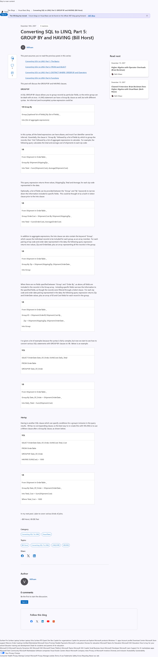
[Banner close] (147, 15)
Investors (107, 650)
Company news (83, 650)
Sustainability (140, 650)
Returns (8, 643)
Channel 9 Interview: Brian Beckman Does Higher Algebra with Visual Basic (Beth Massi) (128, 89)
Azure (102, 648)
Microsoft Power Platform (52, 648)
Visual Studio (54, 650)
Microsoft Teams (67, 648)
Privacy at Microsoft (96, 650)
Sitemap (21, 656)
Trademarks (68, 656)
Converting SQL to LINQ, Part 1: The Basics (42, 61)
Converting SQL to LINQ (30, 534)
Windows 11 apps (114, 640)
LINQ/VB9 (56, 545)
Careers (62, 650)
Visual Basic (47, 534)
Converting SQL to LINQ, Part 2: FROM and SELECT (45, 67)
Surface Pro (4, 640)
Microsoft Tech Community (9, 650)
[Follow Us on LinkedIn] (42, 622)
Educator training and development (17, 645)
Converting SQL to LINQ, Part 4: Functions (42, 78)
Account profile (126, 640)
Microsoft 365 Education (130, 643)
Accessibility (131, 650)
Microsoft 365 (38, 648)
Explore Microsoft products (98, 640)
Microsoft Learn (125, 648)
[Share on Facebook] (22, 556)
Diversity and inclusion (118, 650)
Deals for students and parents (41, 645)
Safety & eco (77, 656)
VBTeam (29, 47)
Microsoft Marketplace (27, 650)
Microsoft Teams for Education (110, 643)
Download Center (139, 640)
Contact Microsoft (30, 656)
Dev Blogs (11, 10)
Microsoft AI (4, 648)
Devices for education (92, 643)
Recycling (85, 656)
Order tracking (17, 643)
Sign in (4, 14)
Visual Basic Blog (24, 10)
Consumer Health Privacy (9, 656)
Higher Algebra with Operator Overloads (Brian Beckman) (128, 68)
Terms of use (59, 656)
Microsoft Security (15, 648)
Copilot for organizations (62, 640)
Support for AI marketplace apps (142, 648)
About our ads (94, 656)
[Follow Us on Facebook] (31, 622)
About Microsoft (71, 650)
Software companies (43, 650)
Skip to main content (7, 1)
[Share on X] (28, 556)
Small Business (95, 648)
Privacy (40, 656)
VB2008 (66, 545)
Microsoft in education (76, 643)
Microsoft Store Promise (46, 643)
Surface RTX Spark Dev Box (43, 640)
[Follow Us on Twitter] (37, 622)
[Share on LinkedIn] (34, 556)
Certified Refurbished (30, 643)
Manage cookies (48, 656)
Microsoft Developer (112, 648)
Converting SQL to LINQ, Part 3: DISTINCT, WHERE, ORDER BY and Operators (56, 72)
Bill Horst (25, 545)
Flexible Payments (61, 643)
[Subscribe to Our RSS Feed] (53, 622)
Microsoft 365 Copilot (81, 648)
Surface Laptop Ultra (26, 640)
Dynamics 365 (27, 648)
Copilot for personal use (80, 640)
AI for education (58, 645)
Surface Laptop (13, 640)
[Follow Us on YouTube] (48, 622)
